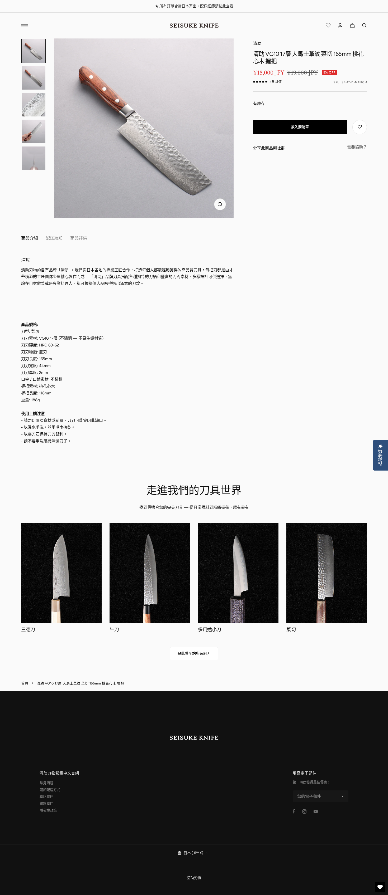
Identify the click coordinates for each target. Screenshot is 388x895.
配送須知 (54, 238)
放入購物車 (300, 127)
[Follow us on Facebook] (294, 811)
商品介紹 (29, 238)
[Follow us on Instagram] (304, 811)
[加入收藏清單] (360, 127)
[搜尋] (364, 25)
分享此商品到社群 (269, 148)
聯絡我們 (46, 797)
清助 (257, 43)
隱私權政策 (48, 810)
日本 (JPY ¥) (193, 853)
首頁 (24, 683)
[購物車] (352, 25)
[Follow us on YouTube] (315, 811)
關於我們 (46, 803)
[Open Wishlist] (328, 25)
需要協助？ (357, 147)
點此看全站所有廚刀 (194, 653)
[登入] (340, 25)
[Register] (342, 796)
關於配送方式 (50, 790)
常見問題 (46, 783)
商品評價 (78, 238)
